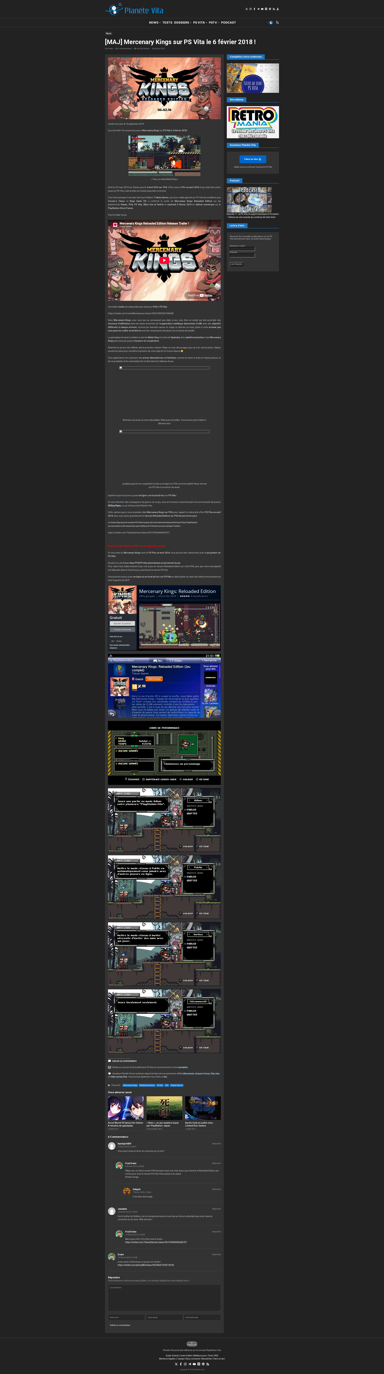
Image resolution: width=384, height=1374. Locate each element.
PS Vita (199, 22)
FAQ (216, 1355)
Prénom (233, 252)
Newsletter (207, 1359)
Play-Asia (215, 1073)
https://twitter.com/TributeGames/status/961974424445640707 (156, 1242)
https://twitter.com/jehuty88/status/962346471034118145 (146, 1265)
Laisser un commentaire (124, 1061)
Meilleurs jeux (200, 1355)
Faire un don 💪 (252, 159)
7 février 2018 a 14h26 (142, 1192)
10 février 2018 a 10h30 (127, 1212)
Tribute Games (177, 1085)
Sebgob (136, 1189)
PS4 (166, 1085)
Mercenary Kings (130, 1085)
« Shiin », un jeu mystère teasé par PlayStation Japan (163, 1124)
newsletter (183, 1067)
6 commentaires (125, 49)
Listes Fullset (186, 1355)
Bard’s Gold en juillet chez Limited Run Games (199, 1124)
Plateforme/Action (147, 1085)
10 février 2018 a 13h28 (135, 1235)
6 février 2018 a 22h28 (134, 1166)
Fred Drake (130, 1163)
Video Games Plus (118, 1076)
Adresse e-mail (237, 246)
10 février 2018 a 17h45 (127, 1257)
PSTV (213, 22)
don (165, 1076)
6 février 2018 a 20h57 (127, 1147)
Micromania (188, 1073)
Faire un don (219, 1359)
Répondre (216, 1143)
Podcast (228, 22)
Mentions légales (167, 1359)
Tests (167, 22)
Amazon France (202, 1073)
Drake (121, 1254)
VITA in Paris (114, 505)
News (153, 22)
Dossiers (181, 22)
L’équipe (180, 1359)
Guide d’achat (172, 1355)
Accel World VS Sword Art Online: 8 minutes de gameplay (125, 1124)
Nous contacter (193, 1359)
